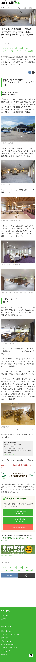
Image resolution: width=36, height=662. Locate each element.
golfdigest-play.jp (6, 479)
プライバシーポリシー (8, 641)
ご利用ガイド (5, 651)
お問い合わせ (5, 638)
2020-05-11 (5, 43)
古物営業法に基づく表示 (9, 648)
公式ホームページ (9, 454)
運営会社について (7, 631)
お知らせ (4, 654)
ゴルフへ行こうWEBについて (10, 634)
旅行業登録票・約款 (7, 644)
